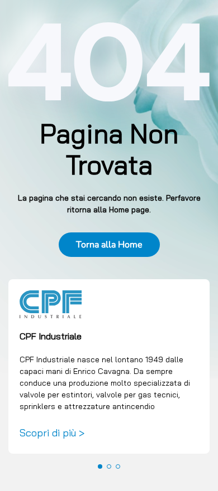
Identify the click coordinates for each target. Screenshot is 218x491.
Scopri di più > (52, 432)
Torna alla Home (109, 245)
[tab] (100, 466)
